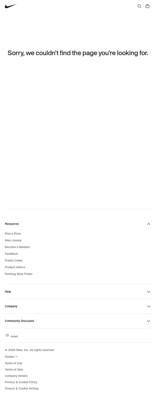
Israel (14, 336)
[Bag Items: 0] (147, 6)
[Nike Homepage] (11, 6)
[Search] (139, 6)
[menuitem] (12, 356)
